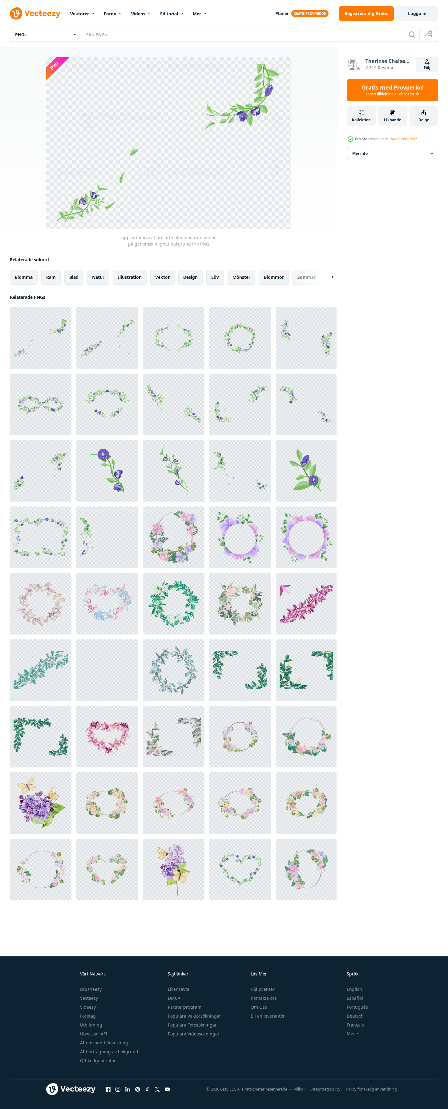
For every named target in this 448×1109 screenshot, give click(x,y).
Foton (110, 14)
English (354, 989)
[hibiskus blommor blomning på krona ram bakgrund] (306, 736)
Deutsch (355, 1016)
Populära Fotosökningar (192, 1025)
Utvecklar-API (93, 1034)
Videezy (88, 1007)
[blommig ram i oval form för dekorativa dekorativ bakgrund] (107, 803)
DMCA (174, 998)
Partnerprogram (184, 1007)
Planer (282, 13)
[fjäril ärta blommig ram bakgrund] (107, 537)
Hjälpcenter (263, 989)
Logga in (417, 13)
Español (355, 998)
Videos (138, 14)
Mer (197, 14)
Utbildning (91, 1025)
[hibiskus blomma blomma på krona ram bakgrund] (240, 736)
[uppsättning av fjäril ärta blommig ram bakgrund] (107, 471)
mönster (241, 277)
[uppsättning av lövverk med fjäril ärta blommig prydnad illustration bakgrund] (306, 338)
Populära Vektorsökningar (194, 1016)
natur (98, 277)
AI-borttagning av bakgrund (109, 1052)
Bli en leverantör (268, 1016)
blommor (274, 277)
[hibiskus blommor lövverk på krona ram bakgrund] (173, 803)
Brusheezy (91, 989)
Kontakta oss (264, 998)
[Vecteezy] (35, 13)
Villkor (299, 1089)
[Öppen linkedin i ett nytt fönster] (127, 1089)
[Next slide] (327, 277)
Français (355, 1025)
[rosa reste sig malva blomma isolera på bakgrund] (40, 869)
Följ (427, 67)
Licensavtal (179, 989)
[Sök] (412, 34)
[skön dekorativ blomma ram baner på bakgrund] (306, 869)
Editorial (169, 14)
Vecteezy (89, 998)
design (190, 277)
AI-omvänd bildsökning (104, 1043)
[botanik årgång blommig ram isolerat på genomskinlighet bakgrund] (40, 604)
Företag (88, 1016)
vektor (162, 277)
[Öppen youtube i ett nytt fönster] (167, 1089)
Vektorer (79, 14)
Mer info (360, 153)
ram (51, 277)
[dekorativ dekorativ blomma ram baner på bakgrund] (306, 803)
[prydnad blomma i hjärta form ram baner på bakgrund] (107, 869)
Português (357, 1007)
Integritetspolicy (325, 1089)
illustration (130, 277)
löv (215, 277)
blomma (24, 277)
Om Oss (259, 1007)
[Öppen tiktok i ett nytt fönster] (147, 1089)
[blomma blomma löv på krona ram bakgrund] (240, 803)
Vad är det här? (404, 139)
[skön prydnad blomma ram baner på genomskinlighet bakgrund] (173, 537)
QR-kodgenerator (98, 1060)
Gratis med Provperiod (393, 90)
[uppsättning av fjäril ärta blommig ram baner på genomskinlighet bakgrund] (40, 338)
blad (74, 277)
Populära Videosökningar (194, 1034)
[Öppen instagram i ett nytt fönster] (117, 1089)
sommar (306, 277)
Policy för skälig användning (371, 1089)
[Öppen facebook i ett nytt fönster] (108, 1089)
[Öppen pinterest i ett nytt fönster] (137, 1089)
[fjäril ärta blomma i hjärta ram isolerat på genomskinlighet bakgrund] (240, 869)
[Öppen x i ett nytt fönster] (157, 1089)
